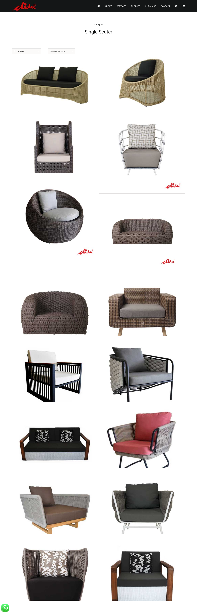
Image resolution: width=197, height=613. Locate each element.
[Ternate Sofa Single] (142, 511)
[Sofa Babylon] (142, 445)
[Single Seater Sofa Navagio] (142, 379)
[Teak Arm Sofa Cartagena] (142, 577)
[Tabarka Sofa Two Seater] (142, 231)
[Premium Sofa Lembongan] (55, 577)
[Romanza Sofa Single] (142, 150)
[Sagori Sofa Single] (142, 84)
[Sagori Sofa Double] (55, 84)
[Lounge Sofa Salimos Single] (55, 150)
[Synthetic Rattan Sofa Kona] (142, 313)
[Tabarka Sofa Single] (55, 313)
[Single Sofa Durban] (55, 511)
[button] (176, 6)
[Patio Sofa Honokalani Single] (55, 379)
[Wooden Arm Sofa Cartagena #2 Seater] (55, 445)
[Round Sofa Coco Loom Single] (55, 216)
